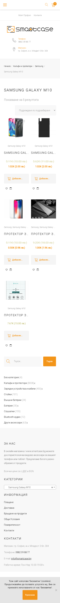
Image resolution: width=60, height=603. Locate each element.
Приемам (30, 595)
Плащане (8, 502)
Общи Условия (12, 519)
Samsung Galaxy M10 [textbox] (29, 487)
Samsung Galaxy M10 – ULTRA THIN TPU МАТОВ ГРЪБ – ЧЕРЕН (43, 152)
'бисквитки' (46, 587)
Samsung (39, 66)
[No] (56, 590)
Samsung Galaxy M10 (16, 146)
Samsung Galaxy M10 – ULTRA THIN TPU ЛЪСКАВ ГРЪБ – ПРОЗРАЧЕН (16, 152)
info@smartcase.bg (21, 558)
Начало (7, 66)
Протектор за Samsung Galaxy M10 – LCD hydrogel (16, 315)
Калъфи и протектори (22, 66)
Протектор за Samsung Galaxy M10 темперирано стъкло (16, 234)
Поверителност (12, 525)
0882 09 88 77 (24, 42)
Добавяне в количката (20, 178)
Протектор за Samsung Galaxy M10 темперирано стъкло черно (43, 234)
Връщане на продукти (15, 513)
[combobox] (30, 487)
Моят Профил (24, 15)
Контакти (38, 15)
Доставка (9, 508)
